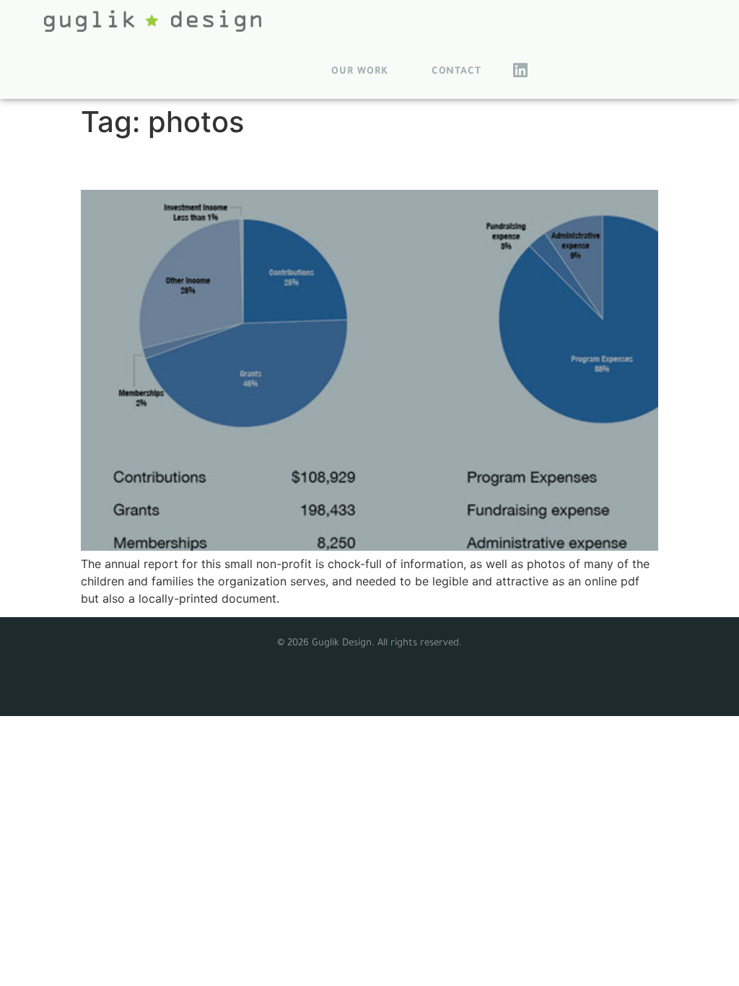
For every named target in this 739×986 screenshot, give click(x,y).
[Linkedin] (520, 70)
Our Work (359, 71)
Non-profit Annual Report (219, 164)
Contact (456, 71)
